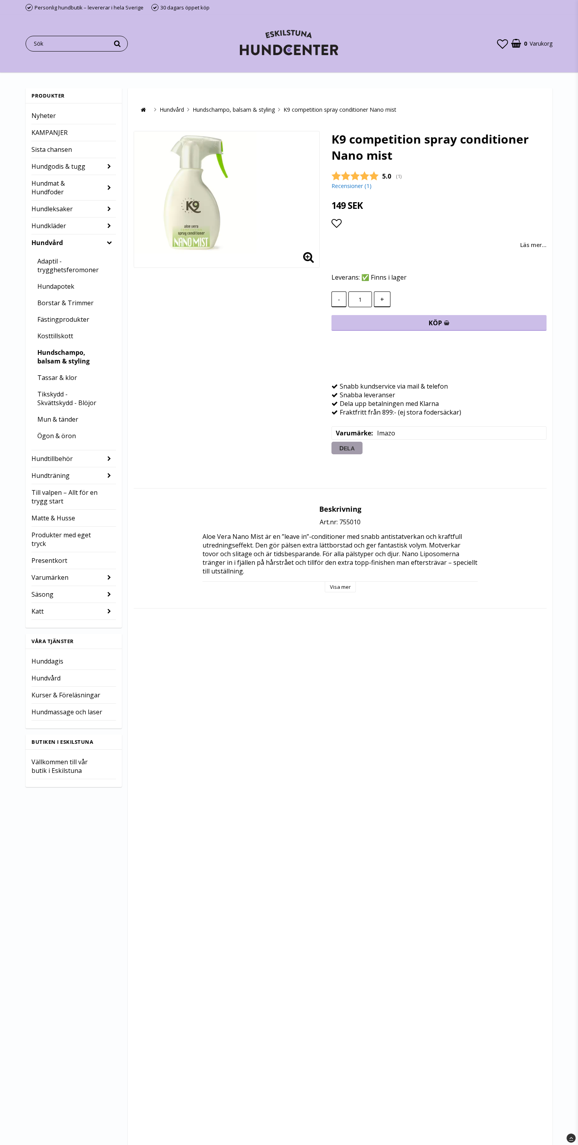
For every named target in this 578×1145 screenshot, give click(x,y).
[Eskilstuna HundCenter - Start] (289, 43)
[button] (502, 43)
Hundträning (50, 475)
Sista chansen (51, 149)
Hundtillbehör (52, 458)
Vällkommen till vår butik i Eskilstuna (59, 766)
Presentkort (49, 560)
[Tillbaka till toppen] (571, 1138)
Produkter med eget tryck (61, 539)
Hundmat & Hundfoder (48, 187)
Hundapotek (55, 286)
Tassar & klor (57, 377)
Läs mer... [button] (533, 245)
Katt (37, 611)
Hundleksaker (52, 209)
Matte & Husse (53, 518)
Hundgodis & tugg (58, 166)
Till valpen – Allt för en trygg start (64, 496)
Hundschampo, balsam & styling (63, 356)
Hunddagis (47, 661)
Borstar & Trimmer (65, 303)
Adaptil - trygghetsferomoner (68, 265)
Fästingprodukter (63, 319)
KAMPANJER (49, 132)
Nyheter (43, 115)
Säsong (42, 594)
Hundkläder (48, 225)
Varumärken (49, 577)
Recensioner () (351, 186)
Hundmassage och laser (66, 712)
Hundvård (47, 242)
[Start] (143, 109)
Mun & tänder (57, 419)
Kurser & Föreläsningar (65, 695)
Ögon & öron (56, 435)
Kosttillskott (55, 336)
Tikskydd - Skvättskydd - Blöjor (66, 398)
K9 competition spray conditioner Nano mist (339, 109)
